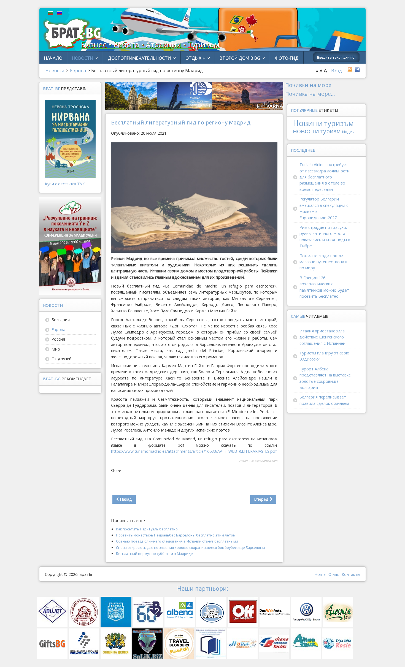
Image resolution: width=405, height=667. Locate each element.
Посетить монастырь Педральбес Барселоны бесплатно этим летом (176, 535)
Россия (58, 339)
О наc (333, 574)
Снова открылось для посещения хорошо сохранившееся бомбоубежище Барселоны (190, 547)
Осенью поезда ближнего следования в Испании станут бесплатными (177, 541)
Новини (308, 123)
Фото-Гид (287, 58)
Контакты (351, 574)
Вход (336, 70)
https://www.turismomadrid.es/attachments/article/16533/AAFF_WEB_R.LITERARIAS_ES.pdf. (194, 451)
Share (116, 470)
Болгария (61, 319)
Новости (82, 58)
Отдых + (195, 58)
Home (320, 574)
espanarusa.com (266, 461)
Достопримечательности (139, 58)
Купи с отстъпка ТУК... (66, 183)
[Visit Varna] (194, 95)
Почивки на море (308, 85)
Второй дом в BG (240, 58)
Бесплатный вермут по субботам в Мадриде (154, 553)
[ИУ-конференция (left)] (70, 245)
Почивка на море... (310, 93)
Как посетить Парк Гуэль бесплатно (147, 529)
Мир (56, 349)
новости (306, 130)
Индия (348, 131)
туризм (330, 131)
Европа (58, 329)
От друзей (62, 358)
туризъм (339, 123)
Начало (53, 58)
